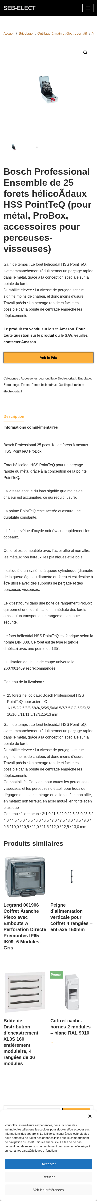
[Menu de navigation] (87, 8)
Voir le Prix (48, 358)
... (25, 930)
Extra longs (11, 385)
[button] (90, 1116)
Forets (25, 385)
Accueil (9, 33)
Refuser (48, 1177)
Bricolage (26, 33)
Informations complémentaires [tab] (31, 427)
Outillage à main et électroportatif (62, 33)
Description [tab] (14, 417)
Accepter (49, 1164)
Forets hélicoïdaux (44, 385)
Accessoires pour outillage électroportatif (48, 378)
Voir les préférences (48, 1190)
